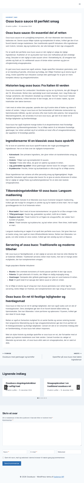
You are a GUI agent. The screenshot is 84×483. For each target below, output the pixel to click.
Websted (61, 452)
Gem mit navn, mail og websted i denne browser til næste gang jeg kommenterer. (35, 458)
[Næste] (78, 387)
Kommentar (7, 420)
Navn (6, 452)
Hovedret (9, 17)
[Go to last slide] (5, 387)
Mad (15, 17)
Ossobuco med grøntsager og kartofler (18, 355)
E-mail (34, 452)
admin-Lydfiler (12, 26)
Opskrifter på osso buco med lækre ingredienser (67, 357)
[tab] (37, 398)
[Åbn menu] (80, 4)
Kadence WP (59, 477)
